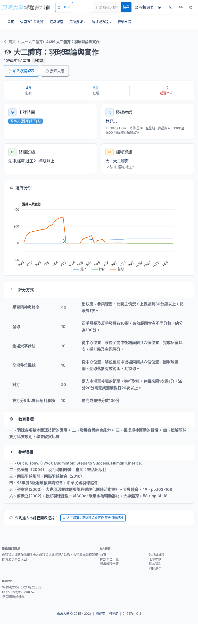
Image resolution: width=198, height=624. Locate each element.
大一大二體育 (32, 41)
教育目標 (26, 419)
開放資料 (155, 564)
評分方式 (26, 289)
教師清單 (155, 568)
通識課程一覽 (109, 564)
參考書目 (26, 452)
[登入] (160, 7)
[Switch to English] (170, 7)
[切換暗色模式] (191, 7)
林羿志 (111, 121)
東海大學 (63, 613)
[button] (77, 21)
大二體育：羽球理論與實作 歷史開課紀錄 (95, 518)
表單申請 (155, 559)
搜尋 (126, 7)
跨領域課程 (156, 555)
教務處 (113, 613)
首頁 (11, 41)
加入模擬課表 (24, 71)
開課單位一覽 (109, 559)
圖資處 (100, 613)
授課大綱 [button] (57, 71)
